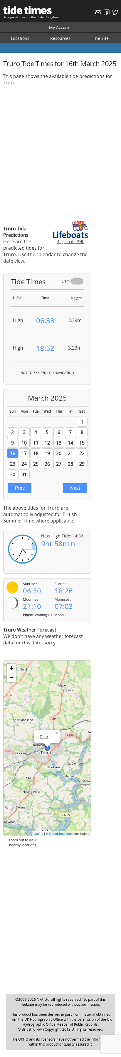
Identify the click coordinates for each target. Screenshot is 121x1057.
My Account (60, 27)
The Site (101, 38)
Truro (44, 736)
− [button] (12, 677)
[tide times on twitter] (114, 13)
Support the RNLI (71, 241)
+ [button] (12, 668)
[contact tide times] (97, 13)
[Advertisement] (60, 151)
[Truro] (47, 748)
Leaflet (38, 833)
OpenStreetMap (60, 833)
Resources (60, 38)
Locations (20, 38)
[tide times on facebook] (106, 13)
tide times (27, 10)
